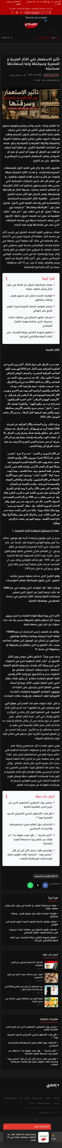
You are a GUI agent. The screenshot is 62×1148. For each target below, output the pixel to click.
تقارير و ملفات (33, 74)
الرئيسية (56, 1098)
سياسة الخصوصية (38, 8)
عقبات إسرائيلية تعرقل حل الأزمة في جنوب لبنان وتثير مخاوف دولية (29, 287)
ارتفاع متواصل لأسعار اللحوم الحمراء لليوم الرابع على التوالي (29, 309)
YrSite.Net (43, 1112)
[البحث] (21, 12)
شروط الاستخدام (23, 8)
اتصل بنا (13, 8)
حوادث (27, 1098)
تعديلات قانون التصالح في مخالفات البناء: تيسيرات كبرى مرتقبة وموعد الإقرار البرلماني (30, 321)
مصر (20, 1098)
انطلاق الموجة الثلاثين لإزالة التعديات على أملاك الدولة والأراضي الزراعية (29, 334)
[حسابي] (12, 12)
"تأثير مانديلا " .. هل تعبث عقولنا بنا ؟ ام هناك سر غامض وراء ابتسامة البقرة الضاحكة (30, 839)
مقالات (47, 1098)
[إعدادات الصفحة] (17, 12)
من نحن (49, 8)
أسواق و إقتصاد (10, 1098)
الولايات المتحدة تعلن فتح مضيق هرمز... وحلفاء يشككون (30, 298)
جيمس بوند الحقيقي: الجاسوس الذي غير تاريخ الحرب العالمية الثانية (30, 805)
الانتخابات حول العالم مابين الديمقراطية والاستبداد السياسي (31, 827)
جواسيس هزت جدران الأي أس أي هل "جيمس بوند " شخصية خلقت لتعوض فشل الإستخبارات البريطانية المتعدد (29, 854)
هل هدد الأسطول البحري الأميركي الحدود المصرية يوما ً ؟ (29, 816)
